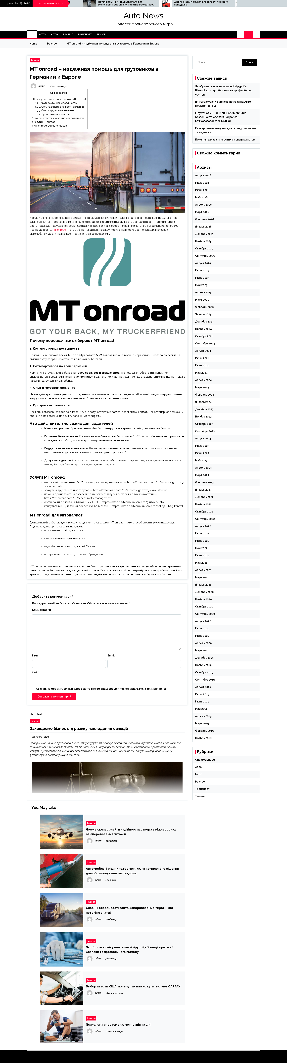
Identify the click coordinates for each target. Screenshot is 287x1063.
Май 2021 (201, 562)
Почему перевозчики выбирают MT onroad (59, 99)
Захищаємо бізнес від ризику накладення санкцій (79, 728)
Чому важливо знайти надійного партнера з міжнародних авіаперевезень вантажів (131, 832)
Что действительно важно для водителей (58, 118)
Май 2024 (201, 372)
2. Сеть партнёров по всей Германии (59, 106)
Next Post (36, 714)
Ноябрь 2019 (203, 665)
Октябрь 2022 (204, 511)
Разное (101, 34)
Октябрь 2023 (204, 423)
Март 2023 (202, 475)
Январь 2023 (203, 489)
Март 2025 (202, 299)
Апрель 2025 (203, 292)
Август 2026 (203, 175)
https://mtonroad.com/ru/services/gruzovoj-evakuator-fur (130, 490)
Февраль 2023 (204, 482)
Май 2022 (201, 548)
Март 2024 (202, 387)
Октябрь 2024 (204, 336)
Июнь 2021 (202, 555)
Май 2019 (201, 708)
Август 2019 (203, 687)
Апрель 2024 (203, 380)
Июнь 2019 (202, 701)
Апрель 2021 (203, 570)
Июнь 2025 (202, 277)
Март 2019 (202, 723)
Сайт (35, 672)
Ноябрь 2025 (203, 241)
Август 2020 (203, 621)
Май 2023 (201, 460)
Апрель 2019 (203, 716)
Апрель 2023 (203, 467)
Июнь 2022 (202, 540)
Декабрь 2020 (204, 592)
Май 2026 (201, 197)
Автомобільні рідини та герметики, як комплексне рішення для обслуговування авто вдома (132, 871)
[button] (240, 34)
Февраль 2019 (204, 730)
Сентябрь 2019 (205, 679)
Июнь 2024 (202, 365)
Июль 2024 (202, 358)
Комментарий (41, 609)
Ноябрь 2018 (203, 738)
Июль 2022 (202, 533)
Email (111, 655)
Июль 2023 (202, 445)
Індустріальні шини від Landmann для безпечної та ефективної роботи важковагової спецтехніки (72, 3)
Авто (42, 34)
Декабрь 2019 (204, 657)
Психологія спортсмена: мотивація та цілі (118, 1024)
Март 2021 (202, 577)
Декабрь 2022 (204, 497)
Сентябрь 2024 (205, 343)
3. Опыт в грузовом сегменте (54, 110)
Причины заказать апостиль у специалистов (223, 3)
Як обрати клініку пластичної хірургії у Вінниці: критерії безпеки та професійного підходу (129, 949)
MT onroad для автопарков (49, 125)
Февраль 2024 (204, 394)
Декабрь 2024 (204, 321)
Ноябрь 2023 (203, 416)
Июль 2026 (202, 182)
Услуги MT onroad (43, 121)
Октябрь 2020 (204, 606)
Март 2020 (202, 650)
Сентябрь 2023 (205, 431)
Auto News (143, 15)
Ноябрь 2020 (203, 599)
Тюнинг (68, 34)
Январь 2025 (203, 314)
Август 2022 (203, 526)
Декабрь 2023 (204, 409)
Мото (54, 34)
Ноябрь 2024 (203, 328)
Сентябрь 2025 (205, 255)
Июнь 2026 (202, 190)
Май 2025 (201, 285)
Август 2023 (203, 438)
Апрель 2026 (203, 204)
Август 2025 (203, 263)
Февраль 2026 (204, 219)
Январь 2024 (203, 402)
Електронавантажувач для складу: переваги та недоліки (148, 3)
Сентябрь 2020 (205, 613)
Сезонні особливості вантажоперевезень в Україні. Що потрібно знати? (129, 910)
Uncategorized (205, 759)
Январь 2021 (203, 584)
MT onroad (59, 229)
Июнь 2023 (202, 453)
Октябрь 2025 (204, 248)
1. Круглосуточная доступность (56, 102)
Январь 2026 (203, 226)
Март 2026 (202, 212)
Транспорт (85, 34)
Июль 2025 (202, 270)
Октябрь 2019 (204, 672)
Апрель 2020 (203, 643)
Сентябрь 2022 (205, 518)
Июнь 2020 (202, 635)
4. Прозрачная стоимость (52, 114)
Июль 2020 (202, 628)
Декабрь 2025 (204, 233)
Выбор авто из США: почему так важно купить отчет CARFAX (133, 986)
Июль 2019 (202, 694)
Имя (35, 655)
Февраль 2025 (204, 307)
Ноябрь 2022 (203, 504)
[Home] (32, 34)
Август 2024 (203, 350)
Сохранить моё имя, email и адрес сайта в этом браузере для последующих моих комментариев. (101, 688)
